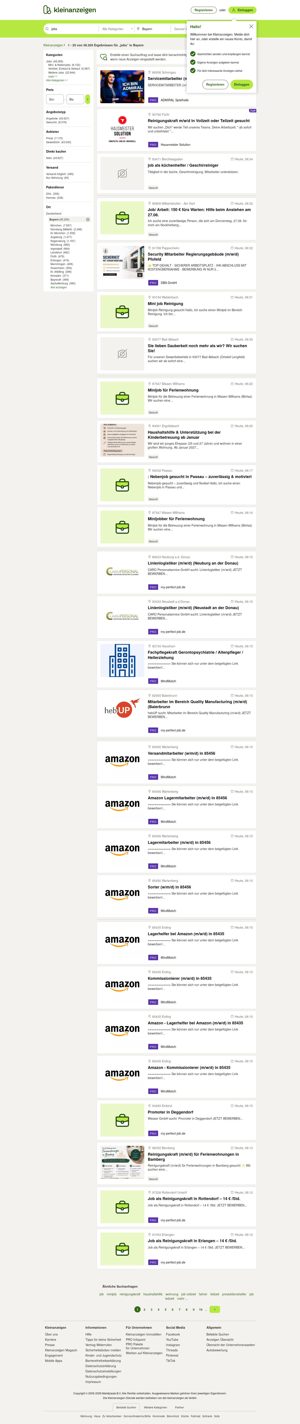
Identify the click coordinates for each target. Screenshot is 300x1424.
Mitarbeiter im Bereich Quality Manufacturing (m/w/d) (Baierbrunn (197, 704)
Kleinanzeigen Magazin (61, 1350)
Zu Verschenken (112, 1416)
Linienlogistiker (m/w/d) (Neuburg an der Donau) (193, 563)
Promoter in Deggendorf (170, 1112)
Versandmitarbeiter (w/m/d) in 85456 (181, 753)
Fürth (54, 256)
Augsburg (56, 237)
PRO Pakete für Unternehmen (138, 1346)
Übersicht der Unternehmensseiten (230, 1345)
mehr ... (182, 1298)
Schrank (207, 1416)
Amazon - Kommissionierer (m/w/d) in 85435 (189, 1067)
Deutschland (53, 213)
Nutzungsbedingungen (101, 1376)
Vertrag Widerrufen (98, 1345)
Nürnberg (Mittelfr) (61, 229)
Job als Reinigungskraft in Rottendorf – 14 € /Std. (194, 1198)
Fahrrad (195, 1416)
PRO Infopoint (135, 1339)
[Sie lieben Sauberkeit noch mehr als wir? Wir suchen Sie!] (122, 353)
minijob (112, 1294)
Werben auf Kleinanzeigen (144, 1353)
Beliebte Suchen (217, 1334)
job (101, 1294)
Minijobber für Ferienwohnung (176, 518)
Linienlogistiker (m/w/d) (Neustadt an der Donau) (193, 607)
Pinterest (172, 1355)
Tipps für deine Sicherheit (103, 1339)
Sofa (217, 1416)
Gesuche (51, 122)
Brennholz (173, 1416)
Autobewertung (217, 1350)
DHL (49, 193)
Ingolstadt (56, 248)
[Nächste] (215, 1309)
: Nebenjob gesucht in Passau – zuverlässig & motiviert (200, 476)
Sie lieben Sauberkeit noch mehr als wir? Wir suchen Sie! (197, 348)
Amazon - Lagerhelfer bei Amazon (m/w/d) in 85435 (195, 1022)
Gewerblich (53, 142)
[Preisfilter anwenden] (87, 99)
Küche (185, 1416)
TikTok (170, 1360)
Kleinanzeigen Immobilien (143, 1334)
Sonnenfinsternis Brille (137, 1416)
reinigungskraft (130, 1294)
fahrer (203, 1294)
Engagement (54, 1355)
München (56, 225)
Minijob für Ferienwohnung (173, 390)
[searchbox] (75, 28)
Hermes (51, 197)
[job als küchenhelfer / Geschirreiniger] (122, 173)
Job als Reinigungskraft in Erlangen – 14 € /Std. (192, 1240)
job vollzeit (188, 1294)
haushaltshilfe (153, 1294)
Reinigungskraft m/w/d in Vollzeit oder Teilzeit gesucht (199, 120)
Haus (97, 1416)
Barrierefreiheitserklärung (103, 1360)
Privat (49, 138)
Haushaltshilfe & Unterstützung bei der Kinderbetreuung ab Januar (184, 435)
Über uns (51, 1334)
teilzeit (214, 1294)
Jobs (49, 61)
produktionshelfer (234, 1294)
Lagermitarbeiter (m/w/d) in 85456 (179, 842)
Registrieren (215, 84)
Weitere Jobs (56, 72)
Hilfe (88, 1334)
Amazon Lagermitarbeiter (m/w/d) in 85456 (187, 797)
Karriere (50, 1339)
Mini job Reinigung (165, 303)
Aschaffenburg (59, 283)
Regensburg (58, 241)
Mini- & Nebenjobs (59, 65)
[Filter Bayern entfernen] (88, 219)
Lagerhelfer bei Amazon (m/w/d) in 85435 (186, 933)
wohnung (172, 1294)
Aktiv (49, 158)
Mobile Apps (53, 1360)
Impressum (93, 1381)
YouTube (172, 1339)
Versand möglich (56, 174)
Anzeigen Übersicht (219, 1339)
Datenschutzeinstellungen (103, 1371)
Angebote (52, 118)
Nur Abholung (54, 177)
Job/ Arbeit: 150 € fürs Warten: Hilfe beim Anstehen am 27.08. (199, 212)
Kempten (56, 275)
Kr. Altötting (57, 271)
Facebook (173, 1334)
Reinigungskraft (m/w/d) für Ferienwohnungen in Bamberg (193, 1157)
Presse (50, 1345)
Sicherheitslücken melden (103, 1350)
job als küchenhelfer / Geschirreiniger (183, 165)
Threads (172, 1350)
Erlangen (56, 260)
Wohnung (86, 1416)
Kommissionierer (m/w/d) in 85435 (179, 978)
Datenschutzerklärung (100, 1366)
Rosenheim (57, 268)
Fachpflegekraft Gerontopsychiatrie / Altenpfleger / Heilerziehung (195, 655)
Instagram (173, 1345)
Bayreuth (56, 279)
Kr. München (58, 233)
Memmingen (58, 264)
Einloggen (241, 84)
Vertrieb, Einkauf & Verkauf (64, 68)
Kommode (159, 1416)
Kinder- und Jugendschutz (103, 1355)
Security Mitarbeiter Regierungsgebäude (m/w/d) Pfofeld (193, 257)
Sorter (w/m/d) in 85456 (169, 887)
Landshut (56, 252)
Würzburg (56, 244)
